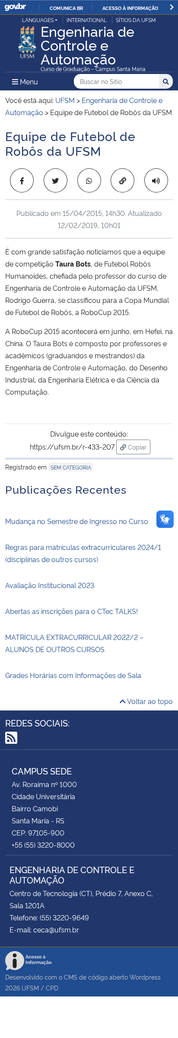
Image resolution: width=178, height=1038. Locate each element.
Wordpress (145, 977)
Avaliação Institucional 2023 (49, 585)
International (87, 19)
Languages (38, 19)
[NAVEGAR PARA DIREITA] (172, 7)
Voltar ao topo (149, 701)
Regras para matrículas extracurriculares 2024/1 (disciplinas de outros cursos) (83, 553)
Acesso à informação (130, 7)
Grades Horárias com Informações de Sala (73, 675)
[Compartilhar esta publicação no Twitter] (55, 180)
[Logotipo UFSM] (27, 40)
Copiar (138, 446)
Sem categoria (71, 467)
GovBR (15, 7)
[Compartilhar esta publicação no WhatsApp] (89, 180)
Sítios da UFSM (136, 19)
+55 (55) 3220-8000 (43, 844)
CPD (52, 987)
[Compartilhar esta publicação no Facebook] (22, 180)
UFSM (30, 987)
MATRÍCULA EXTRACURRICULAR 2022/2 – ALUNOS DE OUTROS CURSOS (74, 643)
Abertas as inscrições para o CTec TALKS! (71, 611)
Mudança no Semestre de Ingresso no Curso (76, 521)
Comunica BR (66, 7)
